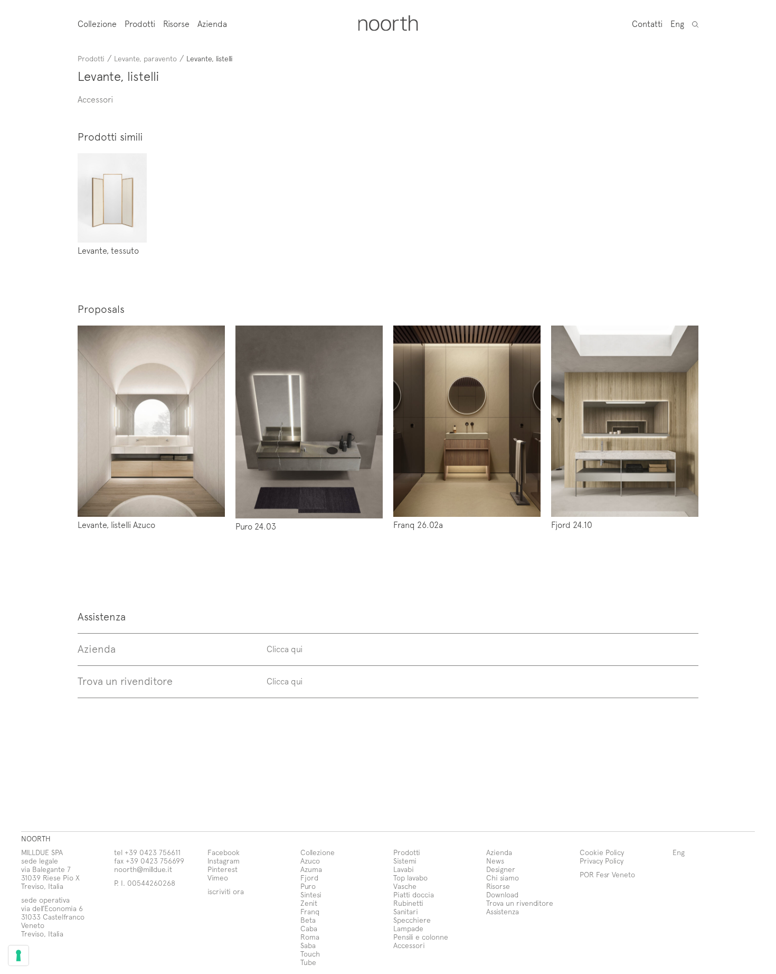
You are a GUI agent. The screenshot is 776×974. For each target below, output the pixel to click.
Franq (309, 911)
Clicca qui (284, 648)
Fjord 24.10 (571, 524)
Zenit (308, 903)
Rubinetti (408, 903)
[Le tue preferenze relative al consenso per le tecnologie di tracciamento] (18, 955)
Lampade (408, 928)
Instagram (223, 861)
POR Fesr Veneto (607, 874)
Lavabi (403, 869)
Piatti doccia (413, 894)
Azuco (310, 861)
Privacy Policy (601, 861)
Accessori (409, 945)
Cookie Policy (602, 852)
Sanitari (405, 911)
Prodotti (140, 23)
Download (502, 894)
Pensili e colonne (420, 937)
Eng (677, 23)
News (495, 861)
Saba (308, 945)
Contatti (647, 23)
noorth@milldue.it (143, 869)
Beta (308, 920)
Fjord (309, 878)
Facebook (223, 852)
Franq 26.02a (418, 524)
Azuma (311, 869)
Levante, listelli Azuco (116, 524)
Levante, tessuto (108, 250)
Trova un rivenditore (519, 903)
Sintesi (310, 894)
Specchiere (412, 920)
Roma (309, 937)
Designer (500, 869)
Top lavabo (410, 878)
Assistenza (502, 911)
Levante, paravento (145, 58)
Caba (308, 928)
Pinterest (222, 869)
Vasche (405, 886)
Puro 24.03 (255, 526)
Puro (308, 886)
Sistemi (405, 861)
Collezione (97, 23)
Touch (310, 954)
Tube (308, 962)
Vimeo (217, 878)
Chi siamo (502, 878)
